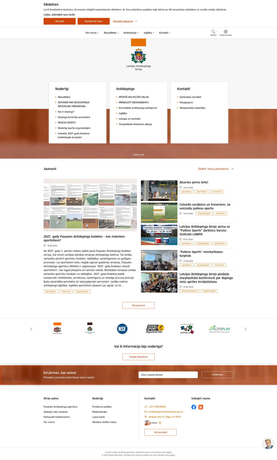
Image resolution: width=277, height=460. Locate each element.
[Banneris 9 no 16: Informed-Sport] (154, 328)
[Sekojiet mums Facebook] (193, 407)
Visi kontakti (160, 432)
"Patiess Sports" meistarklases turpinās (201, 254)
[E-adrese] (150, 422)
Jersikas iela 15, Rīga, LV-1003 (164, 416)
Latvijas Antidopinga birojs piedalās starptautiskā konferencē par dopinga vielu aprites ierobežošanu (206, 278)
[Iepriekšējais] (31, 329)
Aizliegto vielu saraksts (56, 411)
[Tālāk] (246, 329)
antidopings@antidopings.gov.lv (165, 411)
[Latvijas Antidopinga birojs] (64, 33)
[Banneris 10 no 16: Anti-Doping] (187, 328)
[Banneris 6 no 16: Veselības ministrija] (57, 328)
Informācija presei (190, 291)
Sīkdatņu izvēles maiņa (104, 422)
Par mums (49, 422)
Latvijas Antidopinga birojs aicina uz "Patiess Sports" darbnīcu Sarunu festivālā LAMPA (205, 230)
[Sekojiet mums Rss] (200, 407)
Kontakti (183, 89)
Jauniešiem (186, 191)
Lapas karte (98, 416)
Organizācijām (82, 291)
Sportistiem (51, 291)
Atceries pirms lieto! (194, 182)
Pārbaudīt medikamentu (57, 416)
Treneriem (66, 291)
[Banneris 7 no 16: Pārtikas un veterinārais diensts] (89, 328)
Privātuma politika (101, 406)
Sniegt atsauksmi (138, 356)
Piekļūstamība (99, 411)
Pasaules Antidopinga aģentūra (60, 406)
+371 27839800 (157, 406)
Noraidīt (59, 21)
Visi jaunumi (138, 305)
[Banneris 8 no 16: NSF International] (122, 328)
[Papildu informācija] (160, 423)
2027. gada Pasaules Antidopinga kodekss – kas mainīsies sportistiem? (84, 238)
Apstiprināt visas (93, 21)
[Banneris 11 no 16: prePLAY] (220, 328)
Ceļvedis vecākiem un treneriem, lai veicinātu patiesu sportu (205, 206)
